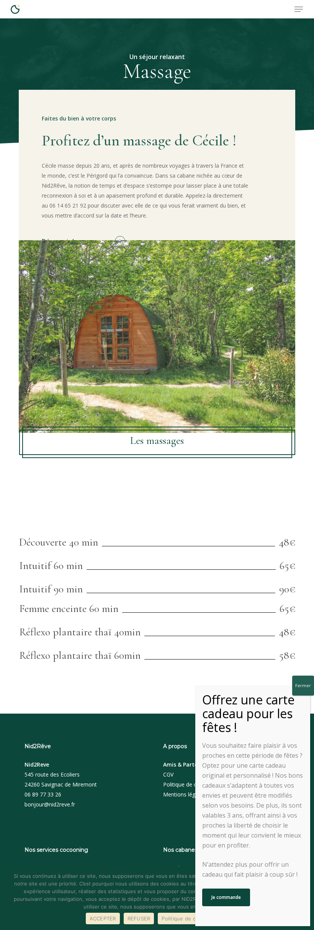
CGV (168, 774)
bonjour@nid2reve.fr (50, 804)
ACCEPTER (103, 918)
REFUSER (139, 918)
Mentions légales (184, 794)
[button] (298, 9)
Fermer (303, 685)
